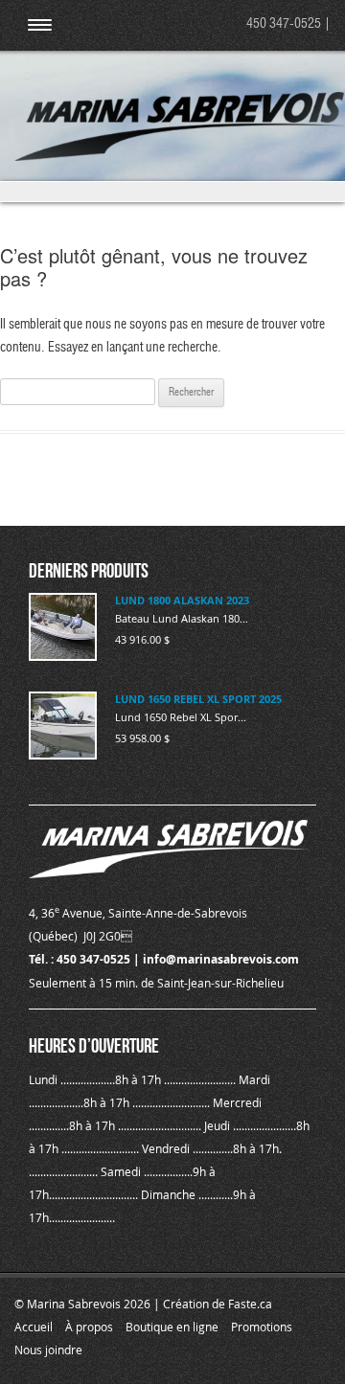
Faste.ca (250, 1303)
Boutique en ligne (172, 1326)
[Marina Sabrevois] (179, 157)
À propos (89, 1326)
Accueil (33, 1326)
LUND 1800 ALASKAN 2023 (182, 600)
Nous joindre (48, 1349)
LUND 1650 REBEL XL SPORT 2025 (198, 699)
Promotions (261, 1326)
